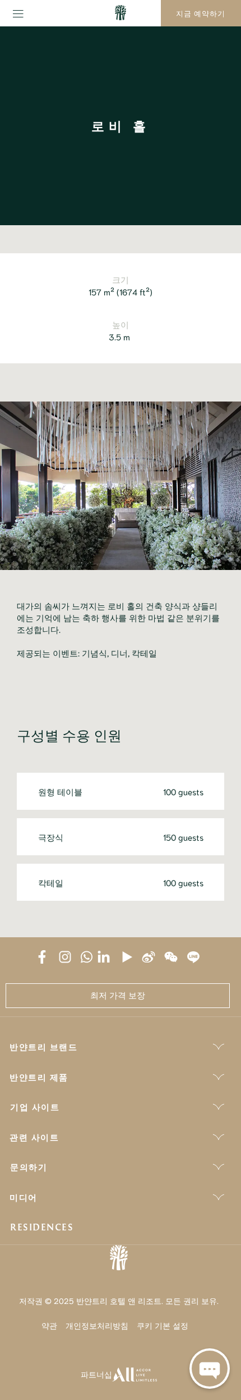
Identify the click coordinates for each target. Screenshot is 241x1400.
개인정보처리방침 (97, 1325)
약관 (49, 1325)
